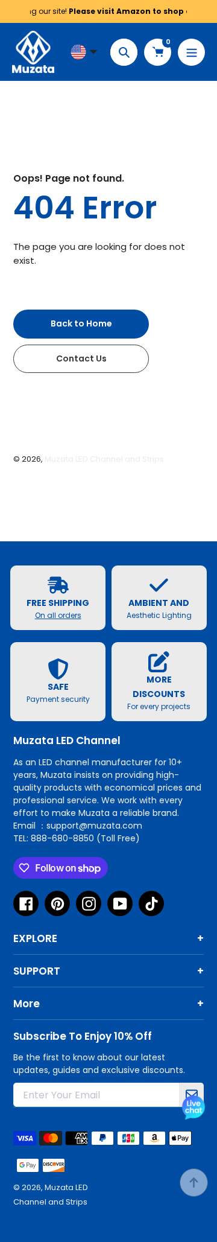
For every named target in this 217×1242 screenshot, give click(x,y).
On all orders (58, 615)
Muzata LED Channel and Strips (104, 459)
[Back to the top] (194, 1182)
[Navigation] (191, 52)
